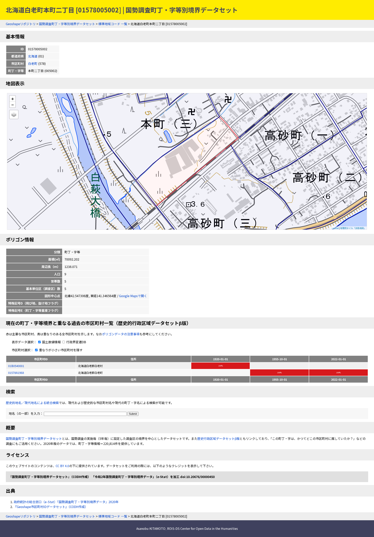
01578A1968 (16, 373)
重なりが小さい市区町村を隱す (60, 350)
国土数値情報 (51, 342)
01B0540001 (16, 366)
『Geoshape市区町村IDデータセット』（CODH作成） (51, 506)
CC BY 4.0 (62, 465)
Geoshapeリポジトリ (21, 23)
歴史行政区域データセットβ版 (218, 438)
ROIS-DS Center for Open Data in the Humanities (202, 528)
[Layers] (14, 114)
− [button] (12, 104)
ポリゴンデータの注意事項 (120, 334)
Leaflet (335, 228)
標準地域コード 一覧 (112, 23)
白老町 (32, 63)
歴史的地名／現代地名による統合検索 (32, 402)
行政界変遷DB (75, 342)
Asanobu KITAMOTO (150, 528)
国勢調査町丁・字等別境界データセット (67, 23)
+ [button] (12, 99)
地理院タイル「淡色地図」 (353, 228)
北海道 (32, 56)
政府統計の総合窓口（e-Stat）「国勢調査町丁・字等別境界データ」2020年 (66, 501)
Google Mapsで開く (133, 295)
